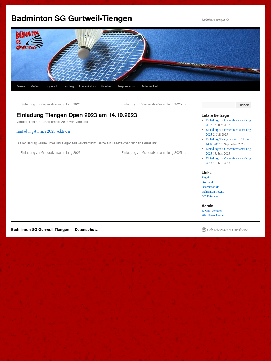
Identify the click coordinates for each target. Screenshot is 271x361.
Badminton (87, 86)
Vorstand (81, 121)
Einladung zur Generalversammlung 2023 (48, 104)
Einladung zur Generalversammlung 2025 (153, 104)
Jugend (51, 86)
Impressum (126, 86)
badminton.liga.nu (213, 191)
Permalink (149, 143)
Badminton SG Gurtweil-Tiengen (71, 18)
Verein (35, 86)
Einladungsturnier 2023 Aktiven (43, 131)
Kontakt (107, 86)
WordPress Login (213, 215)
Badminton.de (210, 186)
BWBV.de (208, 182)
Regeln (206, 177)
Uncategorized (66, 143)
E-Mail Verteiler (212, 210)
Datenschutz (150, 86)
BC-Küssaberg (211, 196)
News (21, 86)
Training (68, 86)
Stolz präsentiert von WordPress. (228, 229)
